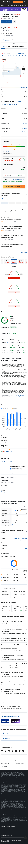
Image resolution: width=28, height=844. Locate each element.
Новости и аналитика (18, 46)
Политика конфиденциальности (7, 830)
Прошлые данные (20, 50)
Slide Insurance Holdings (18, 606)
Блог (2, 758)
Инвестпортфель (5, 763)
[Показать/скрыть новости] (9, 53)
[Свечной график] (2, 53)
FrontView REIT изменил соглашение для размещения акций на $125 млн (12, 210)
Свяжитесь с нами (19, 763)
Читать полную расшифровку (20, 396)
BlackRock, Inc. (5, 594)
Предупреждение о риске (6, 835)
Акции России (17, 5)
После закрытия (6, 35)
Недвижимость (23, 542)
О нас (16, 758)
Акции (2, 5)
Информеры (4, 766)
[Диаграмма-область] (4, 53)
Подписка (23, 87)
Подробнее (7, 40)
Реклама (17, 760)
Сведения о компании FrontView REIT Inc (12, 532)
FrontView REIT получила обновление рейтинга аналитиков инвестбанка (11, 218)
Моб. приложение (5, 760)
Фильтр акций (9, 5)
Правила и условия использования (8, 826)
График (8, 46)
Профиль (7, 50)
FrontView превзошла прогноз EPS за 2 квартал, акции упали (12, 236)
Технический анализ (8, 257)
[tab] (7, 261)
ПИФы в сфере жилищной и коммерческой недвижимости (19, 539)
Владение (13, 50)
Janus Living (4, 606)
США (26, 548)
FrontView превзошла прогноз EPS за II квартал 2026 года (12, 245)
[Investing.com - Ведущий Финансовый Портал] (7, 2)
